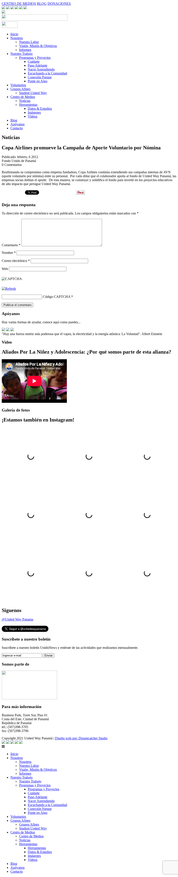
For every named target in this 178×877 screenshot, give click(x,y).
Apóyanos (17, 124)
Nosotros (16, 38)
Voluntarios (18, 85)
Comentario (11, 245)
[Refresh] (9, 288)
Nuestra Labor (29, 42)
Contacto (16, 128)
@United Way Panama (17, 619)
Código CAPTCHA (56, 297)
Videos (32, 116)
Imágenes (34, 112)
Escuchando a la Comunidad (47, 73)
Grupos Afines (20, 89)
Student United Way (33, 93)
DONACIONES (59, 3)
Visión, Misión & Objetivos (38, 46)
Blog (13, 120)
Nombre (9, 253)
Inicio (14, 34)
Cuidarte (34, 61)
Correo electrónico (16, 261)
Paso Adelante (37, 65)
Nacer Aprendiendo (41, 69)
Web (5, 269)
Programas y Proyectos (35, 57)
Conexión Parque (40, 77)
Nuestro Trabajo (21, 54)
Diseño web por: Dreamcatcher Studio (81, 738)
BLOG (42, 3)
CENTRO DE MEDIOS (19, 3)
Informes (25, 50)
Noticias (24, 101)
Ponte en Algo (37, 81)
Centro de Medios (22, 97)
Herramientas (28, 104)
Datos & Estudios (40, 108)
